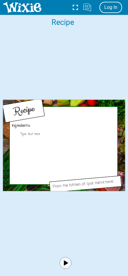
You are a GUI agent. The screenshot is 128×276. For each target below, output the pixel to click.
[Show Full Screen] (75, 7)
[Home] (22, 7)
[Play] (65, 263)
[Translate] (87, 7)
